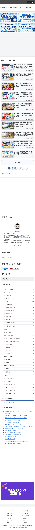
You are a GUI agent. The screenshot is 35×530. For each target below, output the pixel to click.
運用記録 (25, 513)
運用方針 (9, 513)
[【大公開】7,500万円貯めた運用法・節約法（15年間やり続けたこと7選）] (8, 17)
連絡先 (25, 523)
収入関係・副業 (20, 310)
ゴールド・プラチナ (20, 298)
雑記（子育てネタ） (20, 393)
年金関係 (20, 350)
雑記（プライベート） (20, 387)
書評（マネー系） (20, 320)
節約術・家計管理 (19, 357)
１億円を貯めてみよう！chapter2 (13, 435)
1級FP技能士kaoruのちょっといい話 (14, 428)
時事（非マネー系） (20, 384)
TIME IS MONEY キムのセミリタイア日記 (16, 418)
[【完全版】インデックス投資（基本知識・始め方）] (26, 17)
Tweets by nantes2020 (7, 403)
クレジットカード (20, 295)
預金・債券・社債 (20, 326)
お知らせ (9, 520)
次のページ (17, 162)
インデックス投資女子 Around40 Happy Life (16, 441)
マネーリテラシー (20, 301)
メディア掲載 (20, 304)
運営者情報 (25, 518)
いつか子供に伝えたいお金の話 (13, 432)
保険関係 (20, 347)
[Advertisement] (17, 45)
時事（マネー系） (20, 317)
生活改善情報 (19, 332)
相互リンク (25, 520)
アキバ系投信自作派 (10, 439)
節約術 (20, 363)
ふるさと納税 (20, 344)
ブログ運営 (20, 381)
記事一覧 (9, 523)
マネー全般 (19, 292)
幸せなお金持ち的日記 (10, 430)
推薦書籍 (9, 515)
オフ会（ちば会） (20, 378)
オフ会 (9, 518)
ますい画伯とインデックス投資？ (13, 420)
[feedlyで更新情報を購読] (19, 245)
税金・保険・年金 (19, 335)
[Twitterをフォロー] (16, 245)
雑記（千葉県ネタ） (20, 390)
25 (23, 168)
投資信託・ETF (20, 314)
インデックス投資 (19, 289)
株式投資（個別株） (20, 323)
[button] (32, 258)
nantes (17, 231)
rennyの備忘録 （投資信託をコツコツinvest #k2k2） (19, 426)
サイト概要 (25, 511)
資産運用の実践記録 (19, 366)
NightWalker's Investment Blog (13, 424)
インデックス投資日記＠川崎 (12, 422)
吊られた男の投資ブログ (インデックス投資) (16, 416)
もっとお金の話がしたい (11, 437)
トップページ (9, 511)
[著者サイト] (14, 245)
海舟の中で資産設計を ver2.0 (13, 443)
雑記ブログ (19, 375)
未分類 (19, 329)
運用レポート (20, 372)
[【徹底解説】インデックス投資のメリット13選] (8, 27)
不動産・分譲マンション (20, 307)
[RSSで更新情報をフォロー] (21, 245)
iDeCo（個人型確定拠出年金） (20, 338)
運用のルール (20, 369)
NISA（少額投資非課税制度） (20, 341)
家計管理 (20, 360)
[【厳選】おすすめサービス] (26, 27)
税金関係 (20, 353)
